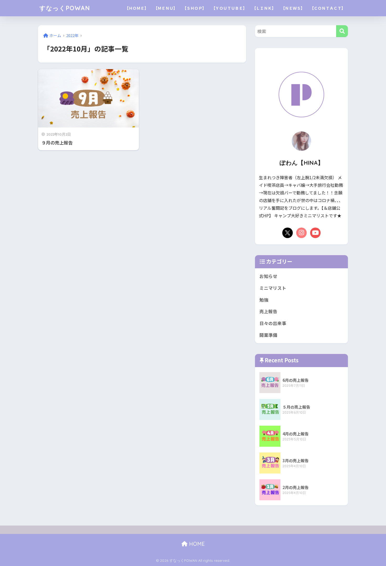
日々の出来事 (272, 323)
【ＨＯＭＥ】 (136, 8)
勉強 (263, 300)
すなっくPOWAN (64, 8)
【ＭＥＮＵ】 (165, 8)
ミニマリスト (272, 288)
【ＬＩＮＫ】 (264, 8)
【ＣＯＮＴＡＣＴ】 (327, 8)
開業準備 (268, 335)
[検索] (342, 31)
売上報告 (268, 311)
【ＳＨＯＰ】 (194, 8)
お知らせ (268, 276)
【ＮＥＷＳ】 (293, 8)
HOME (196, 544)
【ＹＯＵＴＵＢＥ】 (229, 8)
